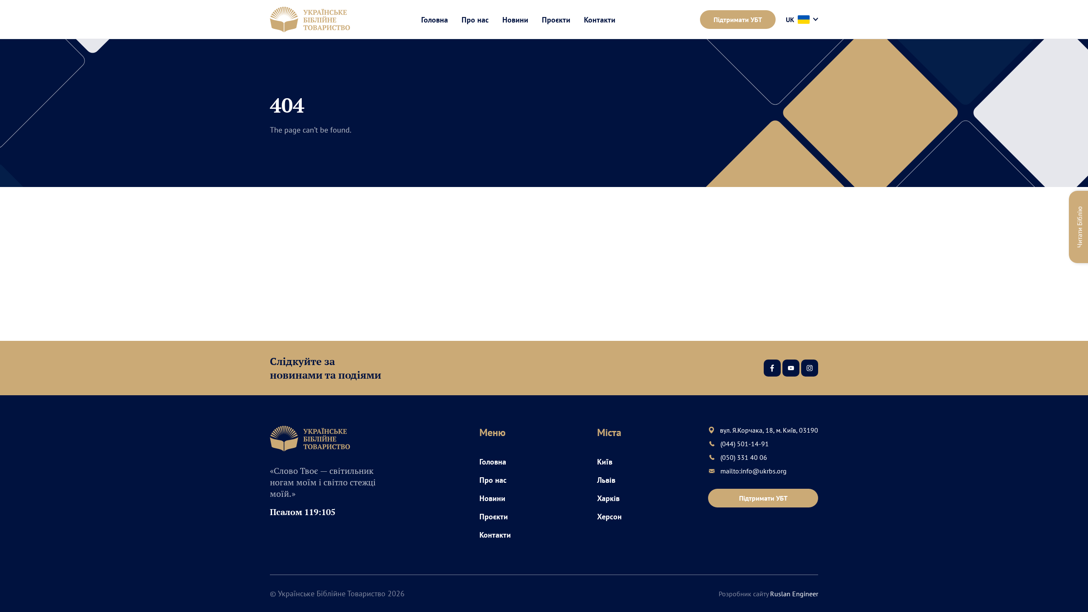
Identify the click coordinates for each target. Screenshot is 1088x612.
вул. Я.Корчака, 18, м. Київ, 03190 (769, 430)
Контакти (599, 20)
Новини (515, 20)
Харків (608, 498)
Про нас (475, 20)
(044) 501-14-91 (744, 443)
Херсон (609, 516)
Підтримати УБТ (738, 19)
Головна (434, 20)
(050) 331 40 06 (743, 457)
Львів (606, 480)
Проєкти (556, 20)
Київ (604, 462)
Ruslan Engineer (794, 593)
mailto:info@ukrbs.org (753, 471)
